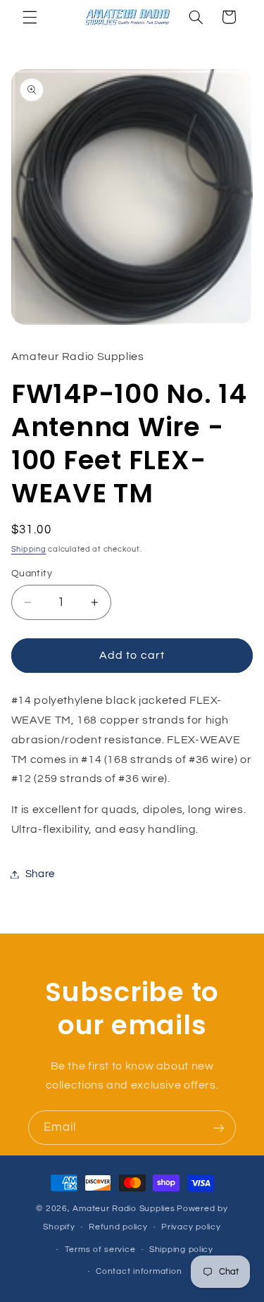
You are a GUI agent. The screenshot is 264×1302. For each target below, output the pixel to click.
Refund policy (118, 1227)
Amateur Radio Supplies (124, 1209)
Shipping (28, 549)
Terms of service (100, 1249)
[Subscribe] (219, 1127)
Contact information (139, 1271)
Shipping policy (181, 1249)
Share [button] (40, 874)
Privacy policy (190, 1227)
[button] (29, 17)
